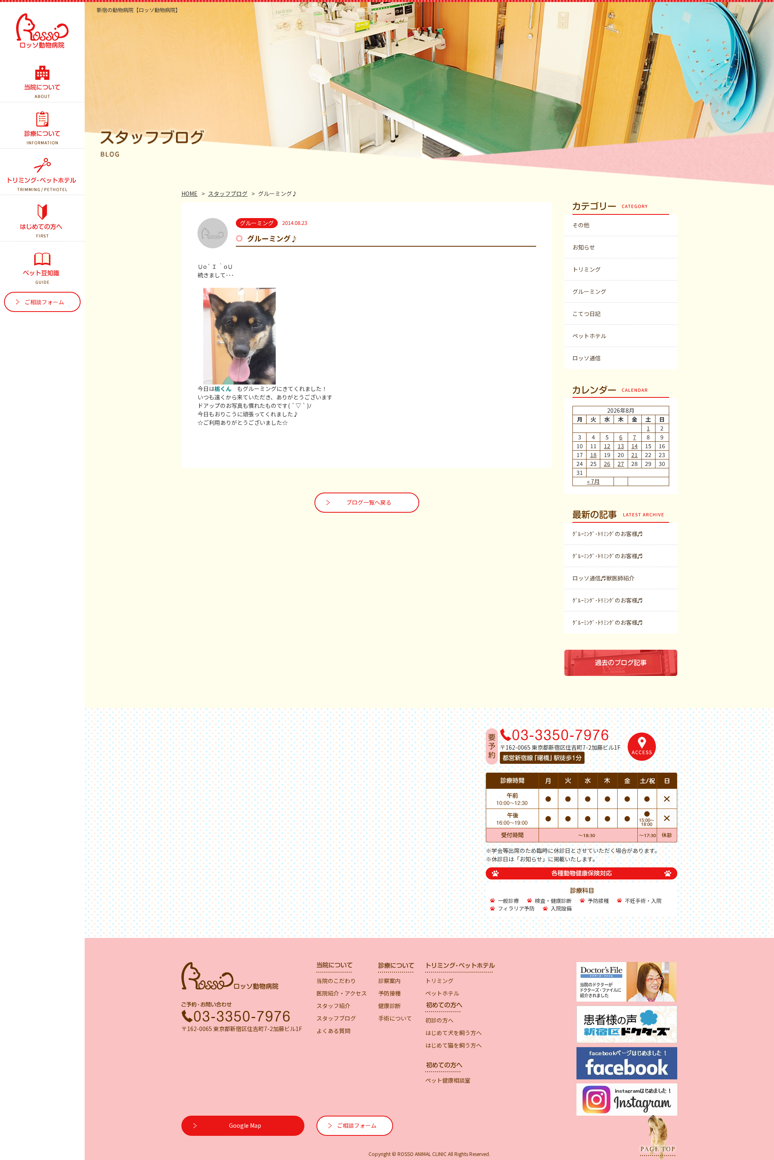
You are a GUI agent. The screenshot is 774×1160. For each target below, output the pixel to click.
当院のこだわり (336, 981)
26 (607, 463)
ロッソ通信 (586, 358)
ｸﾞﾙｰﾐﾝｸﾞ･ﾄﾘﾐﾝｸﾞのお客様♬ (607, 534)
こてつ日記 (586, 314)
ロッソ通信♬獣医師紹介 (603, 578)
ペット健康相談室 (447, 1080)
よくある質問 (333, 1031)
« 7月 (593, 481)
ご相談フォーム (44, 302)
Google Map (245, 1125)
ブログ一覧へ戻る (368, 502)
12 (607, 446)
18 (593, 455)
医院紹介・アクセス (341, 993)
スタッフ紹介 (333, 1006)
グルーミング (589, 291)
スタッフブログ (228, 193)
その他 (580, 225)
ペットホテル (589, 336)
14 (634, 446)
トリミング (586, 269)
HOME (189, 193)
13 (621, 446)
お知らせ (583, 247)
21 (634, 455)
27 (621, 463)
